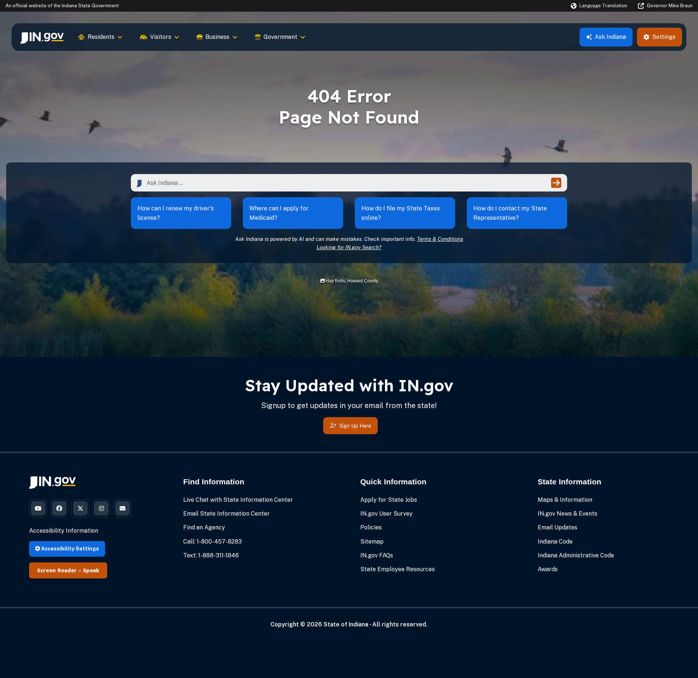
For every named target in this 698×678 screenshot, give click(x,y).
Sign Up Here (355, 426)
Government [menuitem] (280, 36)
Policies (371, 527)
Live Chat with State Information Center (238, 499)
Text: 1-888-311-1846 (211, 555)
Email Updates (557, 527)
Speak (91, 570)
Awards (548, 569)
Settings (663, 36)
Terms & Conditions (440, 239)
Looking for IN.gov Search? (349, 247)
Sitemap (372, 541)
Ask (610, 36)
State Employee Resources (397, 569)
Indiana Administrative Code (576, 555)
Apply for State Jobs (388, 499)
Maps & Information (565, 499)
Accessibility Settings (69, 548)
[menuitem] (42, 37)
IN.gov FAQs (376, 555)
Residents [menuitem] (101, 36)
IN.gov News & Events (567, 513)
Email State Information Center (226, 513)
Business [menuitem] (217, 36)
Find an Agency (204, 527)
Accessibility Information (63, 530)
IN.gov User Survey (386, 513)
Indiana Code (555, 541)
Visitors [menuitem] (160, 36)
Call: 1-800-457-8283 (212, 541)
